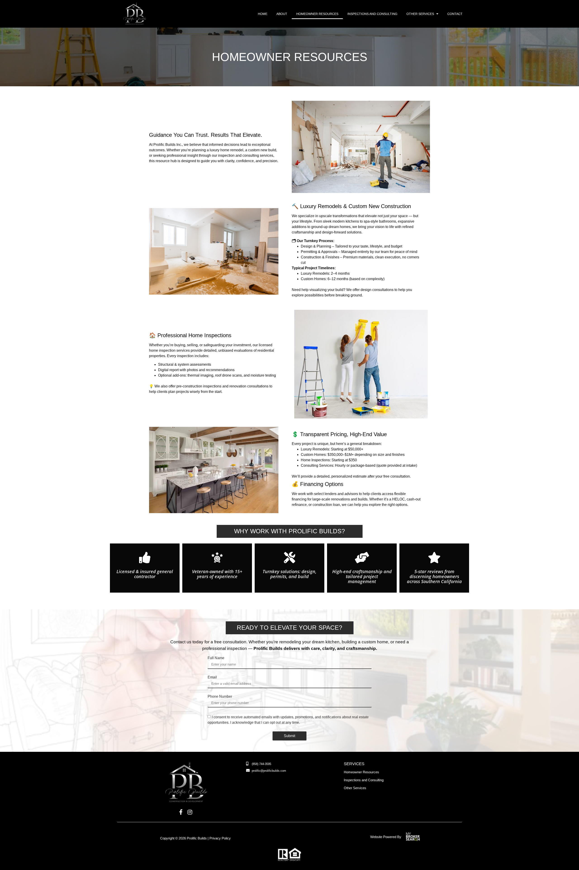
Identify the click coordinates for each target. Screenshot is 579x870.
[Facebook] (181, 812)
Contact (455, 14)
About (281, 14)
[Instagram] (189, 812)
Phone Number (220, 696)
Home (262, 14)
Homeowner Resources (317, 14)
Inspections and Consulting (372, 14)
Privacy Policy (220, 838)
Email (212, 677)
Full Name (216, 658)
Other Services (420, 14)
